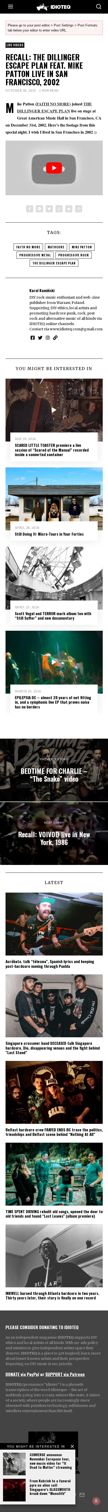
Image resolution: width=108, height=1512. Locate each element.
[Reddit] (68, 208)
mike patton (82, 247)
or (42, 1374)
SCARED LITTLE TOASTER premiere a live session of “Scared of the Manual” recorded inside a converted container (52, 449)
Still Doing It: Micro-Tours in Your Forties (49, 534)
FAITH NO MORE (53, 104)
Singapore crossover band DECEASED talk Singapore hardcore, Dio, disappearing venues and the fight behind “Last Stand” (53, 1047)
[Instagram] (47, 338)
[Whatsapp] (59, 208)
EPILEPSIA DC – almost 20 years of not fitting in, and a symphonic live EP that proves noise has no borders (53, 702)
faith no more (28, 247)
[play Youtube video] (54, 168)
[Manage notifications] (96, 1501)
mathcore (56, 247)
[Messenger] (39, 208)
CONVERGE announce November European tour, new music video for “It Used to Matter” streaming (51, 1461)
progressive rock (73, 255)
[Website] (55, 338)
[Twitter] (49, 208)
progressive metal (35, 255)
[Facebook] (29, 208)
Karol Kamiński (42, 290)
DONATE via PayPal (22, 1374)
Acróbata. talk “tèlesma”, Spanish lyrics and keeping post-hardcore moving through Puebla (50, 964)
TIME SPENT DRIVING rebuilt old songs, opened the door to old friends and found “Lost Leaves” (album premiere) (54, 1214)
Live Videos (15, 45)
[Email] (78, 208)
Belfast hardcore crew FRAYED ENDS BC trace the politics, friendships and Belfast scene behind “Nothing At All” (54, 1132)
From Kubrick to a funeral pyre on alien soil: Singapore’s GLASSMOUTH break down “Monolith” (50, 1487)
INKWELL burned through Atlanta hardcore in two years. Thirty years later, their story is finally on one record (52, 1295)
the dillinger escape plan (54, 263)
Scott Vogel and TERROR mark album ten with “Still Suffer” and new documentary (53, 616)
